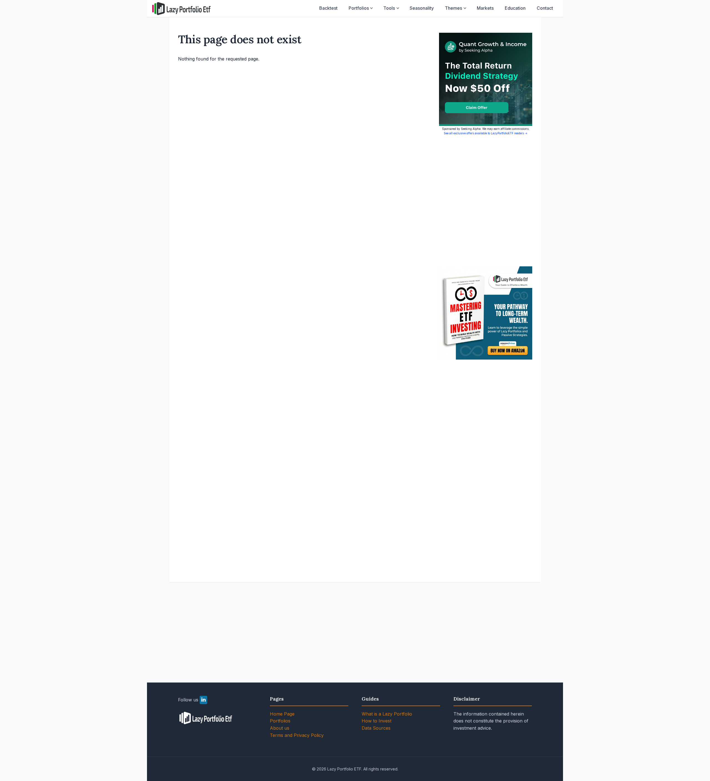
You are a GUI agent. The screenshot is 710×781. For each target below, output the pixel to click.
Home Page (282, 714)
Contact (545, 8)
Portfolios (359, 8)
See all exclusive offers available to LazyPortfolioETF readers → (486, 133)
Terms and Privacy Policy (297, 735)
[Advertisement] (485, 200)
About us (279, 728)
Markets (485, 8)
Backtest (328, 8)
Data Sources (376, 728)
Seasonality (422, 8)
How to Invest (376, 721)
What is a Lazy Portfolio (387, 714)
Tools (389, 8)
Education (515, 8)
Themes (453, 8)
